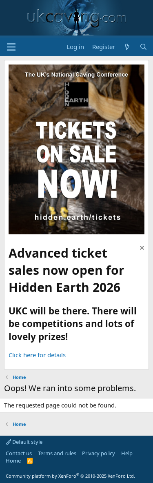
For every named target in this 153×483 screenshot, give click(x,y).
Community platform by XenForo (70, 476)
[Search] (143, 46)
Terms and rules (57, 453)
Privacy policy (98, 453)
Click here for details (37, 355)
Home (13, 460)
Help (127, 453)
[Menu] (11, 47)
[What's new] (127, 46)
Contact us (19, 453)
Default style (26, 441)
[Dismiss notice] (140, 249)
